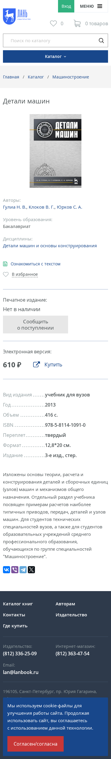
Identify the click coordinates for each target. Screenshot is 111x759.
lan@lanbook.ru (20, 672)
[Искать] (101, 40)
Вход (66, 6)
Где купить (15, 626)
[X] (31, 569)
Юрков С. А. (69, 207)
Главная (11, 77)
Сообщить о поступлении (35, 324)
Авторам (65, 604)
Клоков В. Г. (41, 207)
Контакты (14, 615)
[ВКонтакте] (6, 569)
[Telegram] (23, 569)
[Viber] (14, 569)
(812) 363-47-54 (72, 653)
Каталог (36, 77)
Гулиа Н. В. (14, 207)
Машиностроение (70, 77)
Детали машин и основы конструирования (50, 245)
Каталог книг (18, 604)
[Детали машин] (55, 151)
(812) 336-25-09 (20, 653)
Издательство (71, 615)
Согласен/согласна (35, 744)
